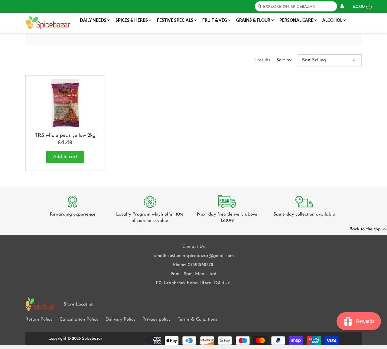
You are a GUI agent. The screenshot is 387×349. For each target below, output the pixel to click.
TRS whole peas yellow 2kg (65, 135)
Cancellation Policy (79, 319)
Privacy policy (156, 319)
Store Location (78, 304)
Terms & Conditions (197, 319)
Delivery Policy (120, 319)
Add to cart (65, 157)
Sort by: (284, 60)
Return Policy (38, 319)
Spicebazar (92, 339)
